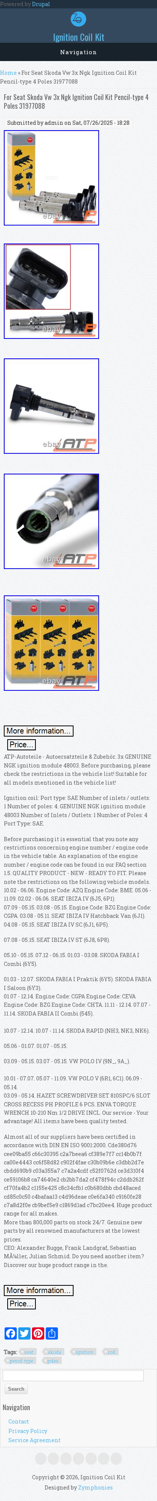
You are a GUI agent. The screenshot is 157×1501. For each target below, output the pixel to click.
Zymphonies (95, 1487)
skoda (54, 1352)
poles (53, 1361)
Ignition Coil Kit (78, 36)
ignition (84, 1352)
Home (8, 72)
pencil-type (21, 1361)
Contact (18, 1421)
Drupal (41, 4)
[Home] (78, 24)
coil (111, 1352)
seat (29, 1352)
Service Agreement (34, 1440)
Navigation (78, 52)
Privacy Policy (27, 1431)
